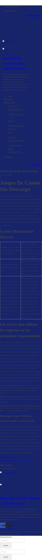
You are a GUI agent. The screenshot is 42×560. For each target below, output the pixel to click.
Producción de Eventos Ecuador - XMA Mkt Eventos (14, 63)
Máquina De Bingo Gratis (8, 457)
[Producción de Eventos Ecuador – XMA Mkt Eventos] (16, 44)
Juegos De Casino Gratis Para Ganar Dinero (14, 460)
